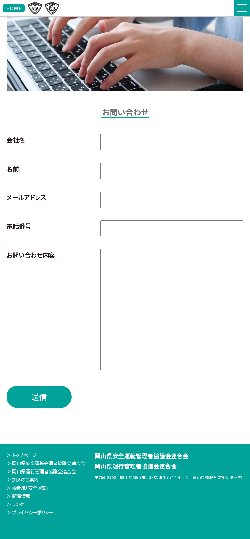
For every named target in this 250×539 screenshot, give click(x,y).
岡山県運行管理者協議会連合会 (44, 471)
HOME (13, 8)
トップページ (24, 454)
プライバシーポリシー (33, 512)
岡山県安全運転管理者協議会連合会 (48, 463)
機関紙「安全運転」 (30, 487)
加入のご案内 (25, 479)
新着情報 (21, 495)
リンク (18, 504)
